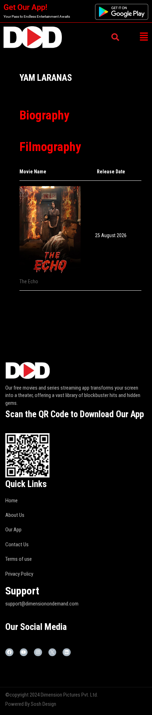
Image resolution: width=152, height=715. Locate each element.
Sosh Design (43, 704)
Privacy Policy (19, 574)
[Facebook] (9, 652)
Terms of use (18, 559)
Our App (13, 529)
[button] (143, 37)
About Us (14, 515)
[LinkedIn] (67, 652)
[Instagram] (38, 652)
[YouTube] (24, 652)
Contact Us (17, 544)
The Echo (28, 281)
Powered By (18, 704)
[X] (52, 652)
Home (11, 500)
